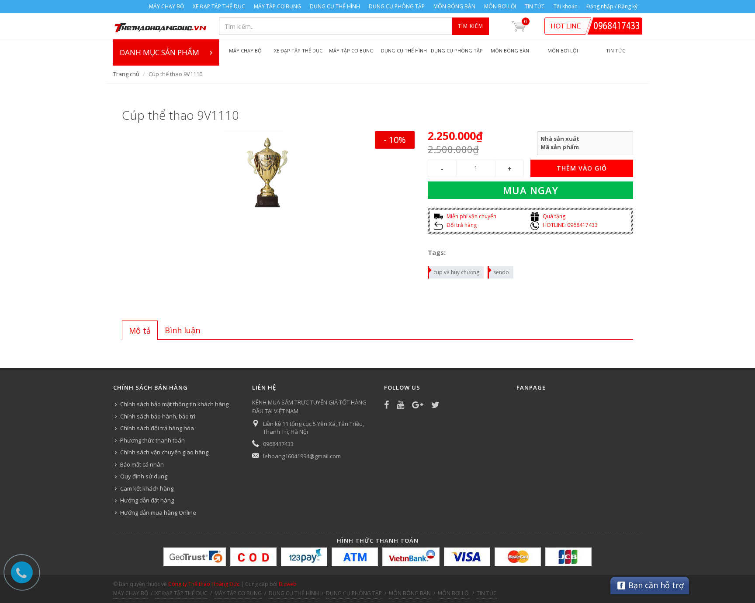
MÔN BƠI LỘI (500, 6)
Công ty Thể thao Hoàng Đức (203, 584)
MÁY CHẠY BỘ (166, 6)
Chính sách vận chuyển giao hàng (164, 452)
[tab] (140, 330)
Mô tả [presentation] (140, 330)
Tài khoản (566, 6)
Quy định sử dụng (143, 476)
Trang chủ (126, 74)
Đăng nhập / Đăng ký (611, 6)
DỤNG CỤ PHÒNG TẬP (397, 6)
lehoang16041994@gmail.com (302, 456)
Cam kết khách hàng (146, 488)
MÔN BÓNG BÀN (454, 6)
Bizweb (288, 584)
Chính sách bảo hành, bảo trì (157, 416)
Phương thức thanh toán (152, 440)
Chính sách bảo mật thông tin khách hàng (174, 404)
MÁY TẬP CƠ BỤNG (277, 6)
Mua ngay (530, 190)
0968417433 (278, 444)
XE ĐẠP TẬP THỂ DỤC (219, 6)
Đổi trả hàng (461, 225)
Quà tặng (553, 216)
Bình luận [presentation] (182, 330)
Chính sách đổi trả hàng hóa (157, 428)
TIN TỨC (535, 6)
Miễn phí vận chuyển (470, 216)
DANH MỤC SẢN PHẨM (159, 52)
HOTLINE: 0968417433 (569, 225)
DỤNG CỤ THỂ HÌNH (335, 6)
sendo (501, 272)
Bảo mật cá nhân (142, 464)
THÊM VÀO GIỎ (582, 168)
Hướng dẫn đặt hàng (147, 500)
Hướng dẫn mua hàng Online (158, 512)
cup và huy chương (456, 272)
